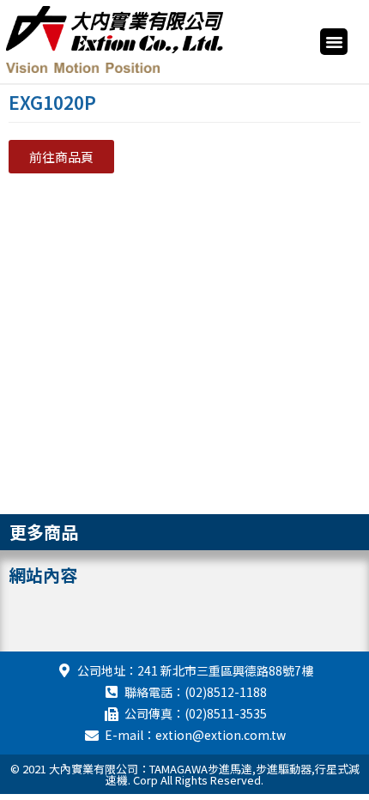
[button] (334, 42)
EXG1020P (52, 102)
